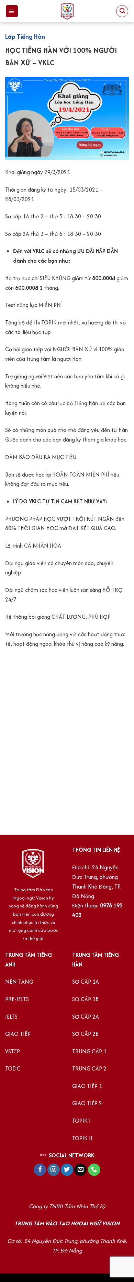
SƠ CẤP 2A (85, 1017)
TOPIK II (82, 1138)
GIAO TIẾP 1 (87, 1086)
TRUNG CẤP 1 (89, 1051)
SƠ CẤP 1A (85, 982)
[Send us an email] (80, 1170)
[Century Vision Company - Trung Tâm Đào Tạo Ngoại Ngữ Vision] (67, 11)
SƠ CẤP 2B (85, 1034)
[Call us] (94, 1170)
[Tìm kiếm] (122, 11)
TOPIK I (81, 1121)
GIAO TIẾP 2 (87, 1103)
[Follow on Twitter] (67, 1170)
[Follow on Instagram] (53, 1170)
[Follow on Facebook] (40, 1170)
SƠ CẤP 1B (85, 999)
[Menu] (12, 11)
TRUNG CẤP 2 (89, 1069)
